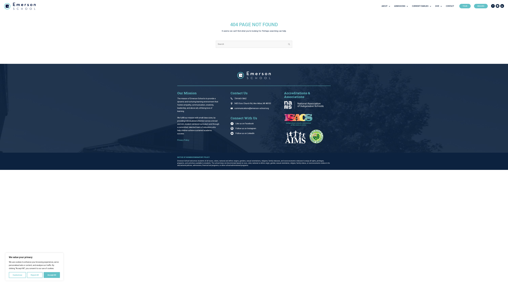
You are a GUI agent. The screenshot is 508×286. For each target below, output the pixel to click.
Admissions (399, 6)
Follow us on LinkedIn (245, 133)
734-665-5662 (240, 98)
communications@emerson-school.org (251, 108)
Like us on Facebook (245, 123)
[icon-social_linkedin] (502, 6)
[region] (34, 267)
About (384, 6)
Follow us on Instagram (246, 128)
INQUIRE (480, 6)
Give (437, 6)
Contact (450, 6)
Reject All (35, 275)
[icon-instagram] (497, 6)
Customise (17, 275)
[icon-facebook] (493, 6)
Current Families (420, 6)
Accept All (51, 275)
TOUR (465, 6)
